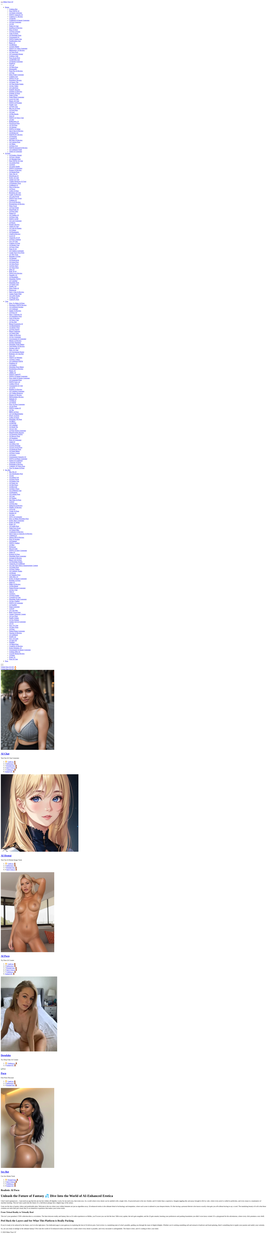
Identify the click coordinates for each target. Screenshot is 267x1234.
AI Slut (11, 120)
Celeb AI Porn (14, 191)
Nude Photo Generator (16, 97)
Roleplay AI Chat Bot (16, 354)
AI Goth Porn (13, 88)
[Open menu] (2, 4)
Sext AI (11, 116)
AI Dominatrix (14, 232)
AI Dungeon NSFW (16, 434)
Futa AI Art (13, 249)
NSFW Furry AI (14, 382)
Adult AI (12, 442)
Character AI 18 (14, 238)
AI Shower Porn (14, 436)
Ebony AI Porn (14, 416)
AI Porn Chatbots (15, 239)
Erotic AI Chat (14, 178)
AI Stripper (13, 258)
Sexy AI (12, 356)
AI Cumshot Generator (16, 391)
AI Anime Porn (14, 163)
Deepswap (12, 290)
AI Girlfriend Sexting (16, 307)
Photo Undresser (14, 331)
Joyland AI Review (15, 558)
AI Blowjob (13, 487)
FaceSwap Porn (14, 123)
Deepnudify (13, 69)
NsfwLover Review (15, 273)
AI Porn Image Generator (17, 431)
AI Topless (12, 498)
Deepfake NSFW (15, 279)
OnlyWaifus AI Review (17, 346)
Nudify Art (12, 286)
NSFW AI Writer (14, 129)
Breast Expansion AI (16, 324)
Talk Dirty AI (13, 577)
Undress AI (13, 200)
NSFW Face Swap (15, 198)
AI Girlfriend (13, 635)
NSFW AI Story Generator (18, 550)
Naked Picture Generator (17, 588)
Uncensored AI (14, 37)
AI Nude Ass (13, 483)
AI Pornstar (13, 136)
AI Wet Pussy (13, 485)
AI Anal (11, 112)
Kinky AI (12, 524)
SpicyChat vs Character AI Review (20, 534)
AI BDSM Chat (14, 60)
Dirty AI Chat (13, 350)
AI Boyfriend (13, 586)
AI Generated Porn (15, 380)
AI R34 (11, 502)
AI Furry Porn (14, 247)
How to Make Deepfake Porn (19, 519)
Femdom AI (13, 363)
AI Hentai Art (13, 133)
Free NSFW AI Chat (16, 161)
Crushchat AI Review (16, 532)
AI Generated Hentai (16, 54)
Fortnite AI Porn (14, 93)
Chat (6, 301)
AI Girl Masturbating (16, 414)
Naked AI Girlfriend (16, 461)
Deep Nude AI (14, 288)
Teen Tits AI (13, 174)
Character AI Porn (15, 462)
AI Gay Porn (13, 616)
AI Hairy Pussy (14, 489)
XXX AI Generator (15, 517)
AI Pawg (12, 189)
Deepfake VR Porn (15, 419)
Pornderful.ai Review (16, 369)
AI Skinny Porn (14, 327)
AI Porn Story (13, 266)
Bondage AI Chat (15, 193)
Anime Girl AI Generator (17, 622)
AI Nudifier (13, 605)
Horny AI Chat (14, 101)
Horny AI (12, 371)
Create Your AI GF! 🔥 (8, 667)
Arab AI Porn (13, 33)
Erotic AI (12, 657)
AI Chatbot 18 (14, 215)
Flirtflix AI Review (15, 507)
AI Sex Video (13, 86)
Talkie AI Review (15, 335)
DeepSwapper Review (16, 432)
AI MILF (12, 421)
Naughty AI (13, 275)
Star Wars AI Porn (15, 500)
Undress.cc (10, 770)
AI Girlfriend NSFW (16, 361)
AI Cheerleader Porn (16, 474)
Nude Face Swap (15, 528)
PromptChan (10, 766)
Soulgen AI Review (15, 91)
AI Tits (11, 410)
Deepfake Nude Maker (16, 344)
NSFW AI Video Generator (18, 48)
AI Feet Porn (13, 110)
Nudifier (12, 642)
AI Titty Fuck (13, 254)
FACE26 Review (15, 202)
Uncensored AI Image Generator (20, 650)
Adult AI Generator (15, 151)
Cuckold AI (13, 138)
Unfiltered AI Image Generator (19, 20)
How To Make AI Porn (17, 303)
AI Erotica (12, 455)
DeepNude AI (13, 209)
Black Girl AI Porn (15, 560)
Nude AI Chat (13, 26)
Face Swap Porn (14, 58)
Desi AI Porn (13, 30)
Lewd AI (12, 236)
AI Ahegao (12, 127)
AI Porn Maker (14, 46)
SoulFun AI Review (15, 28)
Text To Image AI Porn (16, 468)
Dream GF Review (15, 395)
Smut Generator (14, 607)
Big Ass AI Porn (14, 108)
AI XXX (12, 387)
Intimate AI (13, 399)
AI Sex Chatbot (14, 601)
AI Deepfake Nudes (15, 562)
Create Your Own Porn (16, 253)
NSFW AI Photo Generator (18, 459)
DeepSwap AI (14, 176)
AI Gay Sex (13, 429)
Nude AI (12, 552)
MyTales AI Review (16, 140)
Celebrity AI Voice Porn (17, 466)
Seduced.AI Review (16, 505)
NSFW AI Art (13, 78)
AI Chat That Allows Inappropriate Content (23, 565)
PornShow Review (15, 80)
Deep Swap (13, 206)
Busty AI (12, 43)
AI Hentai (12, 573)
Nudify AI (12, 637)
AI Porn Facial (14, 479)
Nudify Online (14, 618)
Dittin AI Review (15, 584)
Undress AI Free (14, 243)
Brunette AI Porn (14, 256)
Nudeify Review (14, 90)
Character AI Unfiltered (17, 564)
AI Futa (11, 73)
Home (7, 7)
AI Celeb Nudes (14, 296)
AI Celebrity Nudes (15, 571)
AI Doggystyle (14, 260)
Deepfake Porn (14, 283)
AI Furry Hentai (14, 157)
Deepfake (6, 1055)
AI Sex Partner (14, 620)
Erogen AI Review (15, 170)
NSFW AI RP (13, 219)
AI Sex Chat (13, 590)
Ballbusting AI (14, 121)
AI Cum (12, 496)
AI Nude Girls (14, 284)
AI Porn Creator (14, 453)
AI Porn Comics (14, 359)
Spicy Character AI (15, 314)
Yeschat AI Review (15, 633)
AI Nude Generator (15, 13)
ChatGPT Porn (14, 299)
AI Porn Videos (14, 569)
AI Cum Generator (15, 221)
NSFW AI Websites (15, 357)
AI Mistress (13, 45)
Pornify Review (14, 224)
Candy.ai (11, 762)
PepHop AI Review (15, 389)
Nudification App (15, 41)
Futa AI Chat (13, 659)
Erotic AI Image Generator (18, 579)
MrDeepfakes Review (16, 397)
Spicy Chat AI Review (16, 292)
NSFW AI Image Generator (18, 376)
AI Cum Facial (14, 196)
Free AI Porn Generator (17, 404)
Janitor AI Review (15, 311)
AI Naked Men (14, 530)
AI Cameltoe (13, 425)
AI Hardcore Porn (15, 449)
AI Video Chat (14, 444)
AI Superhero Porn (15, 316)
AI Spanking (13, 438)
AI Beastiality (13, 277)
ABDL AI (12, 372)
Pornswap (12, 547)
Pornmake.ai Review (16, 464)
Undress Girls (13, 56)
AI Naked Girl (14, 477)
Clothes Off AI (14, 384)
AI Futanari (13, 541)
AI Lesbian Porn (14, 494)
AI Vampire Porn (14, 575)
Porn (6, 661)
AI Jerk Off (13, 640)
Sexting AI (12, 513)
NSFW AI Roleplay (15, 168)
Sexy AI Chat (13, 625)
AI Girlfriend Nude (15, 150)
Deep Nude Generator (16, 75)
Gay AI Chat (13, 241)
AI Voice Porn (14, 268)
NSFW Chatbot (14, 543)
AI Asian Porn (14, 262)
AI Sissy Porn (13, 627)
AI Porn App (13, 106)
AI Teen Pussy (14, 264)
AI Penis (12, 164)
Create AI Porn (14, 511)
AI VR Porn (13, 125)
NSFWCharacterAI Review (18, 148)
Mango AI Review (15, 341)
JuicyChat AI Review (16, 131)
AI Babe (12, 655)
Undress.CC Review (16, 16)
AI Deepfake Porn (15, 35)
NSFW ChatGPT (15, 374)
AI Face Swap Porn (15, 447)
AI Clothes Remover (16, 393)
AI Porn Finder (14, 595)
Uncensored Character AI (17, 457)
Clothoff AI (13, 535)
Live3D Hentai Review (17, 653)
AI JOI (11, 24)
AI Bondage (13, 492)
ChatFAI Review (14, 234)
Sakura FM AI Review (16, 537)
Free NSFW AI (14, 11)
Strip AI (11, 269)
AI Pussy (12, 594)
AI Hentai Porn (14, 172)
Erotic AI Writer (14, 522)
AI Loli (11, 65)
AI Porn (7, 153)
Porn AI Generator (15, 440)
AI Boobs (12, 18)
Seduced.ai (10, 764)
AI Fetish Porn (14, 567)
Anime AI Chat (14, 179)
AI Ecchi (12, 509)
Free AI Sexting (14, 539)
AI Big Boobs (13, 114)
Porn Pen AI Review (16, 71)
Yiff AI (11, 592)
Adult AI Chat (14, 226)
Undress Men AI (14, 652)
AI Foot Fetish (14, 208)
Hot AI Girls (13, 549)
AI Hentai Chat (14, 245)
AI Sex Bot (13, 322)
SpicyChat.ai (10, 768)
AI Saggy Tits (13, 82)
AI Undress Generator (16, 251)
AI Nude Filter (14, 333)
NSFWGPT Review (16, 135)
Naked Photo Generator (17, 631)
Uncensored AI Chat (16, 386)
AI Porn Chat (13, 217)
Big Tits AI (12, 472)
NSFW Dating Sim (15, 39)
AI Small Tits (13, 427)
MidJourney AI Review (17, 50)
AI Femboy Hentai (15, 155)
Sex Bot (7, 470)
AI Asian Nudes (14, 166)
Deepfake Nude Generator (18, 599)
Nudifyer (12, 63)
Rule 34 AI (12, 271)
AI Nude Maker (14, 451)
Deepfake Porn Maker (16, 367)
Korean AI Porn (14, 554)
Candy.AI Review (15, 194)
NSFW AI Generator (16, 603)
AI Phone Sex (13, 298)
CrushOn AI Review (16, 646)
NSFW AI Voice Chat (16, 118)
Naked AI (12, 213)
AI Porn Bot (13, 504)
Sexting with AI (14, 348)
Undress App (13, 76)
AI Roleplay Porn (15, 183)
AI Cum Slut (13, 610)
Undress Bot (13, 9)
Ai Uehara (12, 230)
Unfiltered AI (13, 185)
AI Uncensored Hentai (16, 352)
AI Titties (12, 144)
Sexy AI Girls (13, 638)
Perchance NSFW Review (18, 305)
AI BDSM (12, 423)
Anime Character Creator (17, 614)
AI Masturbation (14, 326)
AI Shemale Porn (15, 159)
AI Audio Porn (14, 526)
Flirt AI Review (14, 187)
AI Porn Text (13, 146)
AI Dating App (14, 481)
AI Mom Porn (13, 644)
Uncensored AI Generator (17, 339)
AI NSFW (12, 402)
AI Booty (12, 223)
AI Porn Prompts (14, 446)
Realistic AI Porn (14, 580)
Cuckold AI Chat (14, 597)
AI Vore (11, 515)
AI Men (11, 545)
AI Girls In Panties (15, 228)
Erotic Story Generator (16, 520)
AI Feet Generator (15, 22)
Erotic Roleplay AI (15, 648)
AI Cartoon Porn (14, 142)
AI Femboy (13, 365)
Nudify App (13, 105)
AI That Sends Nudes (16, 84)
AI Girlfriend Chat (15, 490)
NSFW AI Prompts (15, 103)
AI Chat (5, 753)
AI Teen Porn (13, 52)
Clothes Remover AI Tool (17, 181)
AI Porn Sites (13, 211)
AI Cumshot (13, 281)
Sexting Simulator (15, 342)
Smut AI (12, 582)
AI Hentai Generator (16, 61)
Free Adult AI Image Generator (19, 378)
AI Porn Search (14, 329)
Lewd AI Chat (14, 99)
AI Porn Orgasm (14, 31)
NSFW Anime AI (15, 408)
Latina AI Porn (14, 417)
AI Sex (11, 475)
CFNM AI (12, 401)
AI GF (11, 623)
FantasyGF (9, 771)
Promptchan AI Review (17, 204)
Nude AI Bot (13, 95)
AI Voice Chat (14, 320)
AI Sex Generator (15, 337)
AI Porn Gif (13, 312)
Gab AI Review (14, 318)
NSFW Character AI (16, 15)
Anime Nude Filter (15, 294)
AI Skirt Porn (13, 67)
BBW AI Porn (14, 412)
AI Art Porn (13, 406)
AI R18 (11, 609)
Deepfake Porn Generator (17, 556)
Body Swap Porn (15, 612)
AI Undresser (13, 309)
